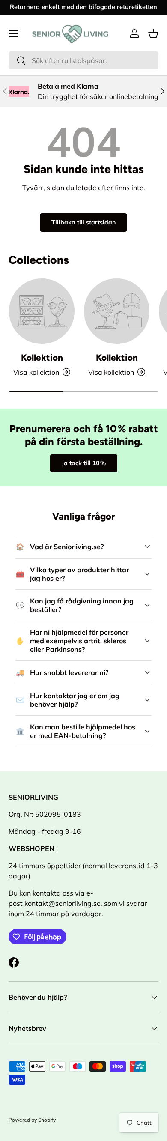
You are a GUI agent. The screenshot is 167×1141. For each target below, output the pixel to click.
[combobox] (83, 60)
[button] (153, 33)
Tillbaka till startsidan (83, 222)
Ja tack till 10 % (84, 463)
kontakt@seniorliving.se (62, 903)
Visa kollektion (36, 372)
